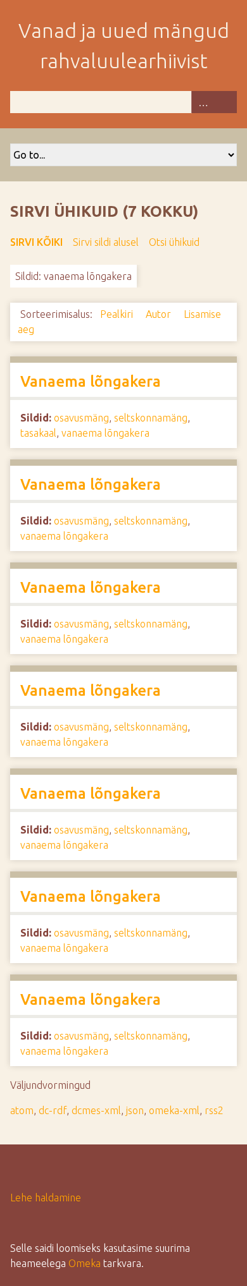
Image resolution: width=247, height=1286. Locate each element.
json (135, 1110)
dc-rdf (52, 1110)
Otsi (225, 102)
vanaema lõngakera (105, 433)
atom (22, 1110)
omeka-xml (174, 1110)
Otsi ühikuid (174, 242)
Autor (160, 314)
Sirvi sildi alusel (106, 242)
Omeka (84, 1263)
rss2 (214, 1110)
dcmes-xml (96, 1110)
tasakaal (38, 433)
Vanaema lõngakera (90, 381)
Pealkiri (118, 314)
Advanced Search (202, 102)
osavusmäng (81, 417)
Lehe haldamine (45, 1197)
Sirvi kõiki (36, 242)
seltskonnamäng (150, 417)
